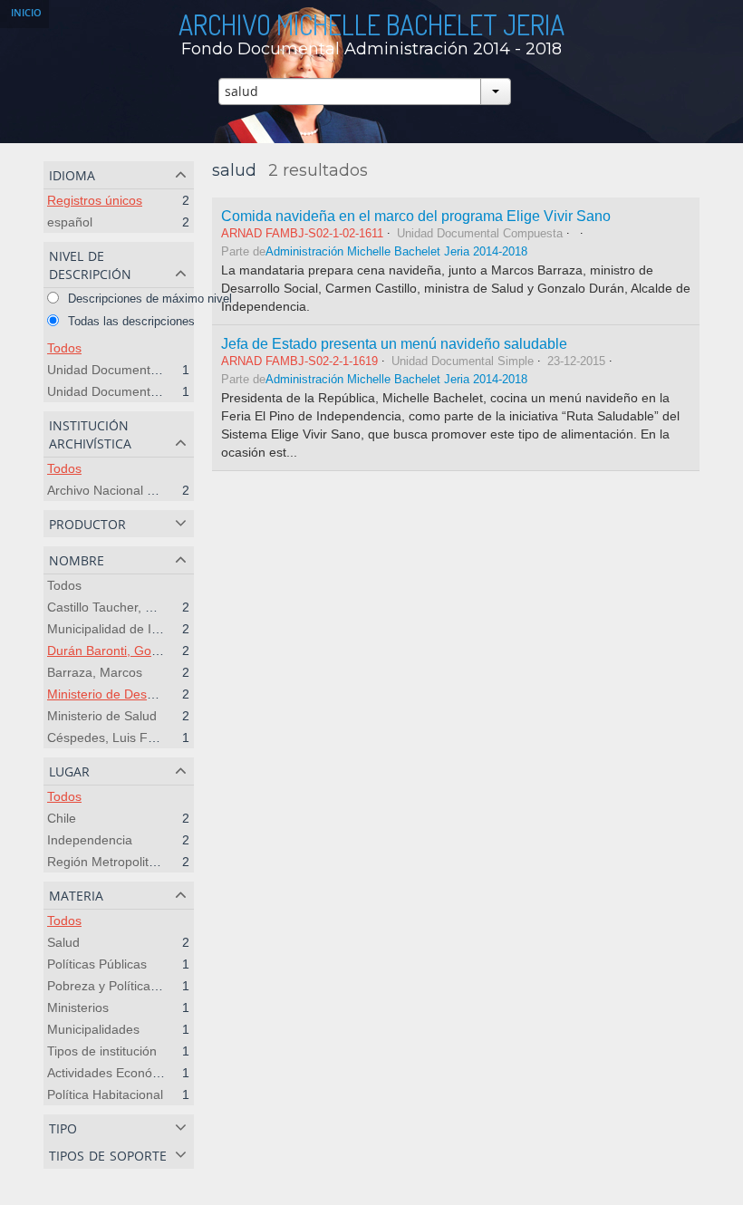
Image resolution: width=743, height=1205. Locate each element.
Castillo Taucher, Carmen (119, 607)
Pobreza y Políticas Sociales (127, 985)
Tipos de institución (102, 1051)
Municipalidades (93, 1029)
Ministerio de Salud (102, 716)
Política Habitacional (105, 1094)
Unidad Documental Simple (125, 369)
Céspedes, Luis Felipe (111, 737)
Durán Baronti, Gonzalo (114, 650)
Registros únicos (94, 200)
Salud (63, 942)
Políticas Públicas (97, 964)
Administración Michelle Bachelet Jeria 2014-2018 (396, 252)
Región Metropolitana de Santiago (145, 861)
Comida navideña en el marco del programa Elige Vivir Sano (416, 215)
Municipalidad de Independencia (140, 629)
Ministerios (78, 1007)
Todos (64, 348)
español (69, 222)
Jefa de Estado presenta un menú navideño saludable (394, 343)
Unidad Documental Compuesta (138, 391)
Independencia (89, 840)
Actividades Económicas (116, 1072)
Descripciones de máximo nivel (148, 298)
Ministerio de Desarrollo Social (134, 694)
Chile (61, 818)
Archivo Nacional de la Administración (154, 490)
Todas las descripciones (129, 321)
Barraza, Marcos (94, 672)
